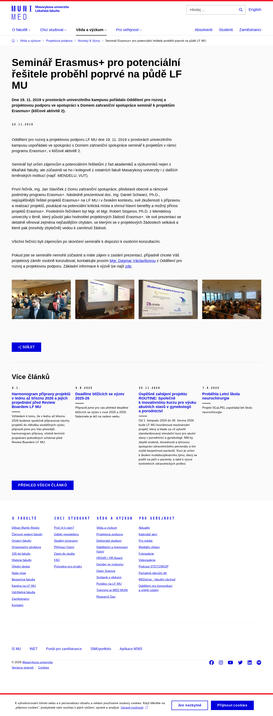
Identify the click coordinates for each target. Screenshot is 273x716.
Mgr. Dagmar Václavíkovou (133, 261)
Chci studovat (72, 518)
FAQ (57, 560)
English (255, 9)
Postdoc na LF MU (109, 583)
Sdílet (28, 347)
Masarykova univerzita (37, 662)
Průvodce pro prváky (68, 566)
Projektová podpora (109, 534)
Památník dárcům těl (153, 573)
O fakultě (24, 518)
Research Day (106, 596)
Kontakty (17, 605)
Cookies (43, 667)
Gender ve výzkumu (109, 564)
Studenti (226, 30)
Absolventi (203, 30)
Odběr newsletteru (66, 534)
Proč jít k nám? (64, 527)
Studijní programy (66, 540)
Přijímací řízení (64, 547)
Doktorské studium (109, 540)
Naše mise (19, 573)
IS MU (16, 649)
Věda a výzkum (114, 518)
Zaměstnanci (250, 30)
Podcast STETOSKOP (153, 566)
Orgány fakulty (21, 540)
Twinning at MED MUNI (112, 590)
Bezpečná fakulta (23, 579)
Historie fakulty (22, 560)
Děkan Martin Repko (25, 527)
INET (34, 649)
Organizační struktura (26, 547)
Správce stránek (23, 667)
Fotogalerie (146, 553)
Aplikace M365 (131, 649)
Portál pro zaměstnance (64, 649)
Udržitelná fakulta (23, 592)
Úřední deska (21, 566)
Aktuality (144, 527)
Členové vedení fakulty (27, 534)
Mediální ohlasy (149, 547)
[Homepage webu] (40, 12)
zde (128, 266)
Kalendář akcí (148, 534)
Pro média (145, 540)
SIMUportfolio (100, 649)
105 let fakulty (21, 553)
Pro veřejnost (157, 518)
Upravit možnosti (132, 707)
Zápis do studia (64, 553)
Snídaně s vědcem (109, 577)
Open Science (105, 571)
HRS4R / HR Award (109, 558)
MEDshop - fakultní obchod (157, 579)
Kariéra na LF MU (24, 585)
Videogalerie (147, 560)
